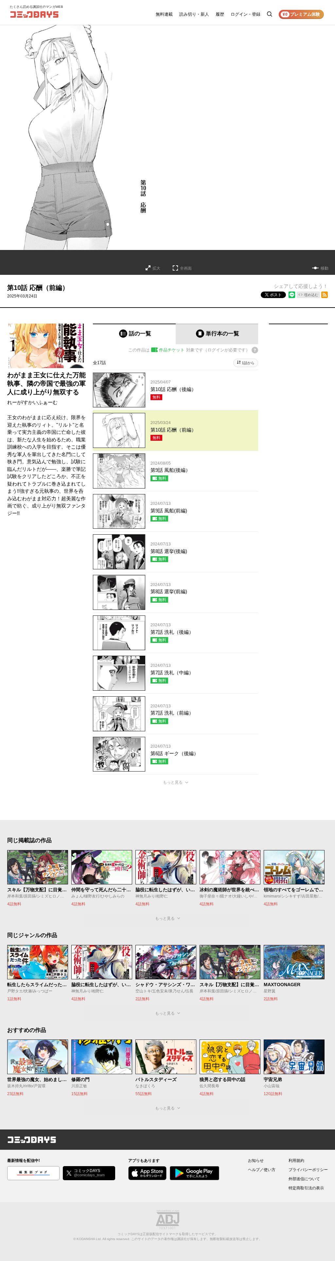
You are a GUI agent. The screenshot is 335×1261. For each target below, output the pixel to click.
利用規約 (296, 1160)
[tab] (134, 334)
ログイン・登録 (245, 14)
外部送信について (304, 1179)
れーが (14, 402)
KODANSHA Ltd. (89, 1239)
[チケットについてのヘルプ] (255, 350)
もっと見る (173, 782)
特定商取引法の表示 (306, 1188)
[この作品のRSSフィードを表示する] (324, 295)
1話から (248, 363)
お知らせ (256, 1160)
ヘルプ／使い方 (261, 1169)
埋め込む (311, 295)
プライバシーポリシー (308, 1169)
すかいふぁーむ (40, 402)
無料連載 (164, 14)
